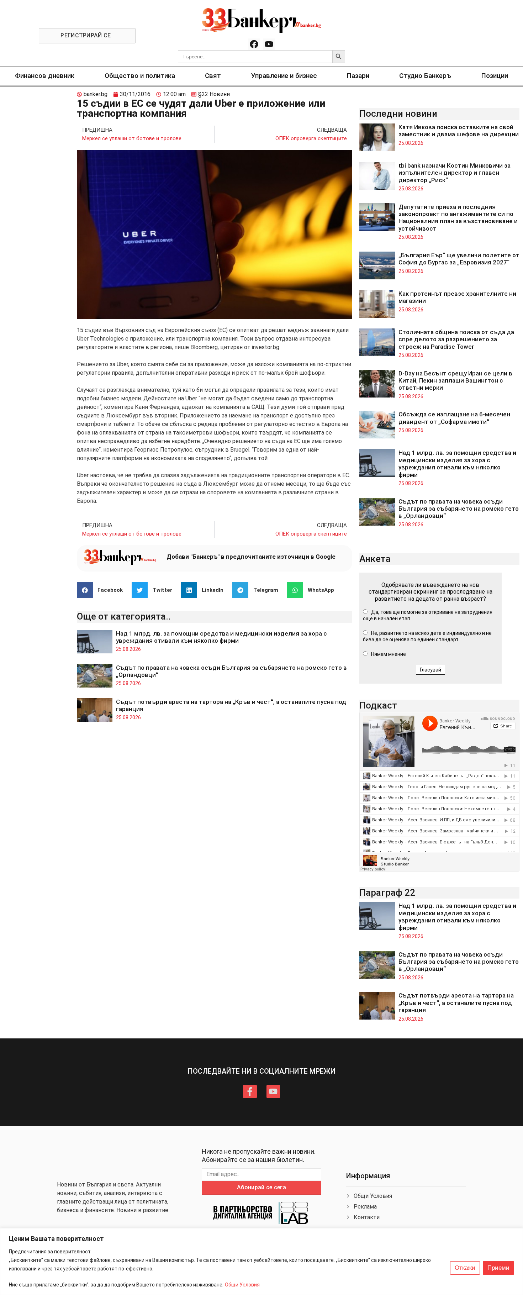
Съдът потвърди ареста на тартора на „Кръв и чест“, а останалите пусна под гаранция (456, 1003)
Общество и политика (140, 76)
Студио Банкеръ (425, 76)
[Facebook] (254, 44)
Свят (213, 76)
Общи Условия (242, 1285)
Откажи (465, 1267)
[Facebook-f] (250, 1091)
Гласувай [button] (430, 670)
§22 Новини (214, 94)
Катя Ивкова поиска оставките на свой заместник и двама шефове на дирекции (458, 130)
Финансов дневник (44, 76)
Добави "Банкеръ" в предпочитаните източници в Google (251, 556)
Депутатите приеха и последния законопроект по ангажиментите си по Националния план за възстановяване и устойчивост (458, 217)
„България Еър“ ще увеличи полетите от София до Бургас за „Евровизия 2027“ (458, 259)
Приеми (498, 1267)
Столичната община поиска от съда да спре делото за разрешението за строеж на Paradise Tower (456, 339)
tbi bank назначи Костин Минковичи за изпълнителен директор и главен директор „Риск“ (454, 173)
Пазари (358, 76)
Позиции (494, 76)
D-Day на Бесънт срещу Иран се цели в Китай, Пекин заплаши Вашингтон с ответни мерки (455, 380)
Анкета (375, 558)
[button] (102, 590)
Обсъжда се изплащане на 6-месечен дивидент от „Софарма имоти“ (454, 418)
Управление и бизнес (284, 76)
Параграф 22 (387, 892)
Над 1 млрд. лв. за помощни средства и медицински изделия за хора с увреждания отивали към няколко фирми (221, 637)
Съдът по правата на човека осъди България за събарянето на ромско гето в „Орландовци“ (458, 509)
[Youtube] (269, 44)
